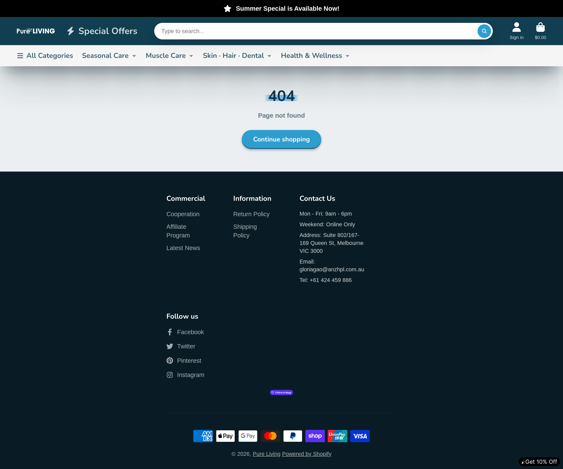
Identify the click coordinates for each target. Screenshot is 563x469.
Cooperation (183, 214)
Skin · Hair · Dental (233, 55)
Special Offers (107, 31)
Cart (540, 31)
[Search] (484, 31)
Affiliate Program (178, 231)
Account (517, 31)
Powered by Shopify (306, 454)
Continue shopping (281, 139)
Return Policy (251, 214)
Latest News (183, 247)
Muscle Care (166, 55)
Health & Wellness (311, 55)
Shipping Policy (245, 231)
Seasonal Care (105, 55)
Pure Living (266, 454)
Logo (36, 31)
